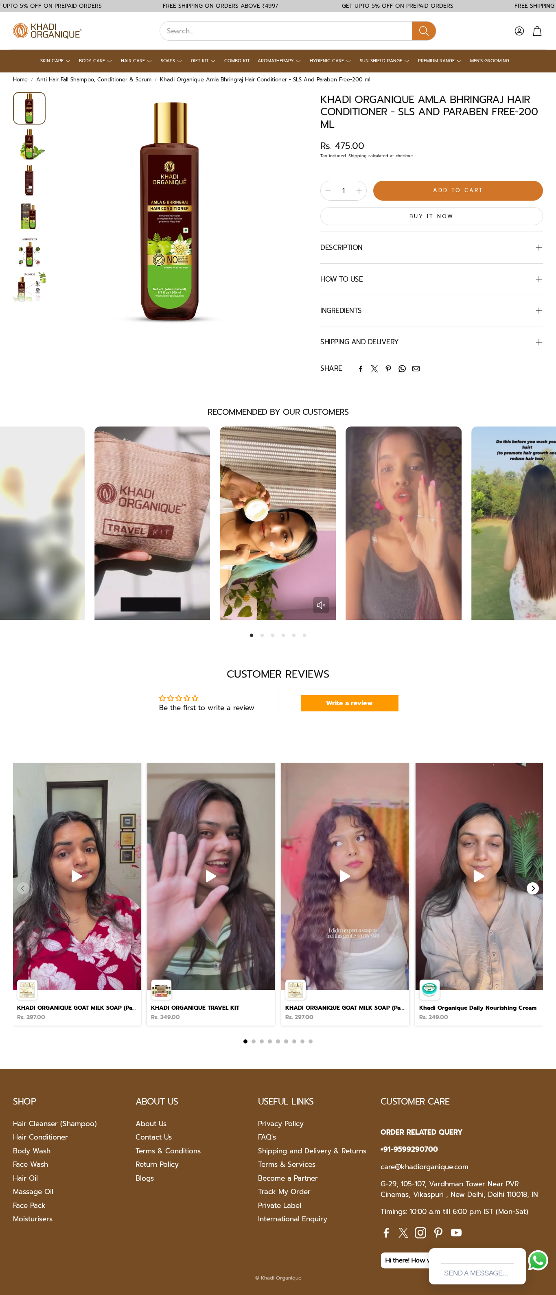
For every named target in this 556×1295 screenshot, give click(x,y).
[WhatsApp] (402, 368)
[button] (298, 31)
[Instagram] (420, 1232)
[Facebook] (360, 368)
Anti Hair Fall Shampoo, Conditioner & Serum (93, 79)
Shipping (357, 156)
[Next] (533, 888)
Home (20, 79)
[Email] (416, 368)
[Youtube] (456, 1232)
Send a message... (476, 1273)
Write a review (349, 703)
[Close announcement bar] (548, 6)
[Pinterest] (388, 368)
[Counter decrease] (328, 191)
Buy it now (431, 216)
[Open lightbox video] (77, 894)
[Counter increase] (359, 191)
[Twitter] (374, 368)
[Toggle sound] (321, 605)
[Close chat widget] (519, 1239)
